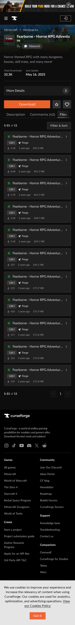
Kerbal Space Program (17, 500)
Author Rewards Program (14, 545)
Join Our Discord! (51, 467)
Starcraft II (10, 494)
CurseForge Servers (52, 507)
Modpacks (30, 30)
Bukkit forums (48, 500)
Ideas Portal (47, 474)
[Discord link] (29, 445)
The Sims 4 (11, 487)
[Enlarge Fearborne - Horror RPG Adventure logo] (9, 40)
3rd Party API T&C (15, 560)
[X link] (36, 445)
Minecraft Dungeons (16, 507)
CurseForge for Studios (54, 559)
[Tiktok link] (14, 445)
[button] (37, 142)
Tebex (43, 565)
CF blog (44, 480)
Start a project (13, 529)
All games (10, 467)
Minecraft (11, 30)
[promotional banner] (37, 6)
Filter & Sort (59, 125)
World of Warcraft (15, 480)
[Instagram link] (6, 445)
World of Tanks (13, 513)
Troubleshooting (50, 529)
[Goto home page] (14, 18)
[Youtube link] (21, 445)
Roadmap (46, 494)
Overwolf (45, 552)
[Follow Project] (67, 104)
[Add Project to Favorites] (57, 104)
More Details (15, 90)
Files (63, 114)
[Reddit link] (44, 445)
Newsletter (46, 487)
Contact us (46, 536)
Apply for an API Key (16, 553)
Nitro (43, 572)
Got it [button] (37, 615)
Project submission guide (19, 536)
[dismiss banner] (68, 4)
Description (15, 114)
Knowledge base (50, 523)
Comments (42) (42, 114)
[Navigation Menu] (6, 18)
